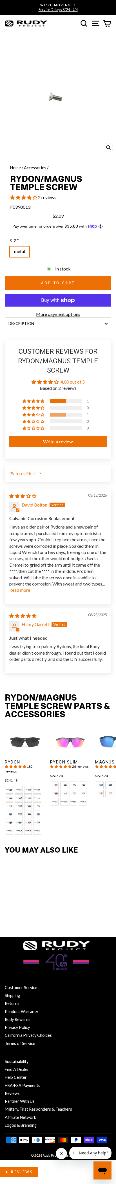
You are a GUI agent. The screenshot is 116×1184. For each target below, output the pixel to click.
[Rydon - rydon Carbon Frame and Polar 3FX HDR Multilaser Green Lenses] (28, 814)
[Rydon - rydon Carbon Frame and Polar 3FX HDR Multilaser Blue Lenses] (37, 814)
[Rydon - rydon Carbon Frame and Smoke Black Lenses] (9, 822)
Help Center (16, 1077)
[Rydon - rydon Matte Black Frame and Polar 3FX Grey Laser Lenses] (9, 798)
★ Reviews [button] (19, 1172)
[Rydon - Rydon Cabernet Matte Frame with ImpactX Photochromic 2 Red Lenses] (28, 830)
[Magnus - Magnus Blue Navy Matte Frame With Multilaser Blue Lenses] (99, 785)
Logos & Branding (21, 1125)
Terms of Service (20, 1043)
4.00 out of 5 (73, 381)
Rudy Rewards (17, 1019)
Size (14, 241)
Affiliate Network (20, 1117)
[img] (22, 496)
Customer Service (21, 987)
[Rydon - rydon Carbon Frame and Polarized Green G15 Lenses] (18, 822)
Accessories (35, 167)
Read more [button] (19, 590)
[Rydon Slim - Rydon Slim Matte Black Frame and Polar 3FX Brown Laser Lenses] (54, 793)
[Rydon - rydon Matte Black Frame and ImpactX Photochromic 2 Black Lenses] (37, 789)
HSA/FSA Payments (22, 1085)
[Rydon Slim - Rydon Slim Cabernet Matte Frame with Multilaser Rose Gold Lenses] (73, 801)
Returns (12, 1003)
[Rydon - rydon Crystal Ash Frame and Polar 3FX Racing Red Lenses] (28, 822)
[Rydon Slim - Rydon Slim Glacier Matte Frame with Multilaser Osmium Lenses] (54, 801)
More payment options (58, 314)
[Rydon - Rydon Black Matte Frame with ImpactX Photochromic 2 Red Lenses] (9, 830)
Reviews (12, 1093)
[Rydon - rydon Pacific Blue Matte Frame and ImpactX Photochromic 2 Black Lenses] (18, 814)
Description (21, 323)
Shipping (12, 995)
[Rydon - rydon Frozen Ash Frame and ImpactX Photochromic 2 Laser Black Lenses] (28, 789)
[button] (24, 197)
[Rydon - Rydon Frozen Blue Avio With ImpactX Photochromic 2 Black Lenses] (37, 822)
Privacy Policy (17, 1027)
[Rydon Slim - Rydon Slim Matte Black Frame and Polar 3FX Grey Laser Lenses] (82, 785)
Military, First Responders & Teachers (38, 1109)
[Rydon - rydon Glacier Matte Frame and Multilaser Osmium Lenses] (18, 789)
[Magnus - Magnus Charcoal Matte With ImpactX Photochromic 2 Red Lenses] (109, 793)
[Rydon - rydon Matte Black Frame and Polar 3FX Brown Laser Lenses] (18, 798)
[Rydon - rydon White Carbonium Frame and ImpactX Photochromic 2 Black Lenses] (37, 798)
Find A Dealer (17, 1069)
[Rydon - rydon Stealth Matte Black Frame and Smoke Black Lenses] (28, 806)
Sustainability (16, 1061)
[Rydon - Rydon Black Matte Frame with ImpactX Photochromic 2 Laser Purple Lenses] (18, 830)
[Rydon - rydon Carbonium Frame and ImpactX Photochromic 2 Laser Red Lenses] (9, 806)
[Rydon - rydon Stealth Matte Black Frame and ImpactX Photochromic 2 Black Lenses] (18, 806)
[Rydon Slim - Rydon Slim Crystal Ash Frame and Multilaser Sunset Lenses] (54, 785)
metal (19, 251)
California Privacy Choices (28, 1035)
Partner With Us (20, 1101)
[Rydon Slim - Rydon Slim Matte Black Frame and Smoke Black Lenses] (64, 785)
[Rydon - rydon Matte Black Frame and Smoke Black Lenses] (9, 789)
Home (15, 167)
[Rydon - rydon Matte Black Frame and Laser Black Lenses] (28, 798)
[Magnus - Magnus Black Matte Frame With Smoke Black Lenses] (109, 785)
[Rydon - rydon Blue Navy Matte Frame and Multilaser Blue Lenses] (9, 814)
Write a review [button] (58, 441)
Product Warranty (21, 1011)
